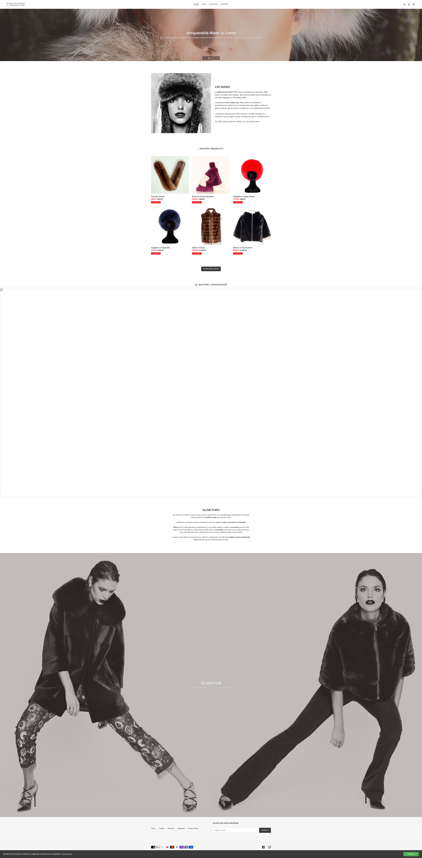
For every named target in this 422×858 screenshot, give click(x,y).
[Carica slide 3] (213, 58)
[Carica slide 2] (211, 58)
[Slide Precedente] (204, 58)
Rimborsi (171, 828)
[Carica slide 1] (209, 58)
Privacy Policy (193, 828)
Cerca (153, 828)
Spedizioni (181, 828)
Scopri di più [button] (67, 854)
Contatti (161, 828)
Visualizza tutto (211, 269)
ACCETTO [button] (411, 854)
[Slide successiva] (217, 58)
